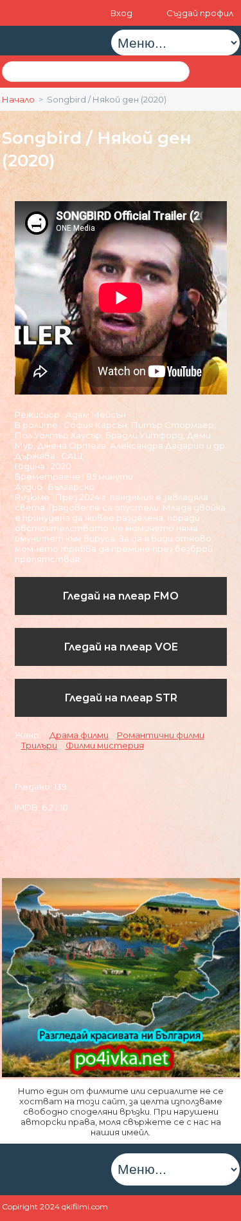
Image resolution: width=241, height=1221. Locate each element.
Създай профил (199, 13)
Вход (122, 13)
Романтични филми (160, 735)
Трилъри (39, 745)
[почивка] (121, 1074)
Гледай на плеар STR (120, 698)
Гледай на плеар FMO (120, 596)
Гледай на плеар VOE (121, 647)
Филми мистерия (105, 745)
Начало (18, 99)
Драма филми (79, 735)
